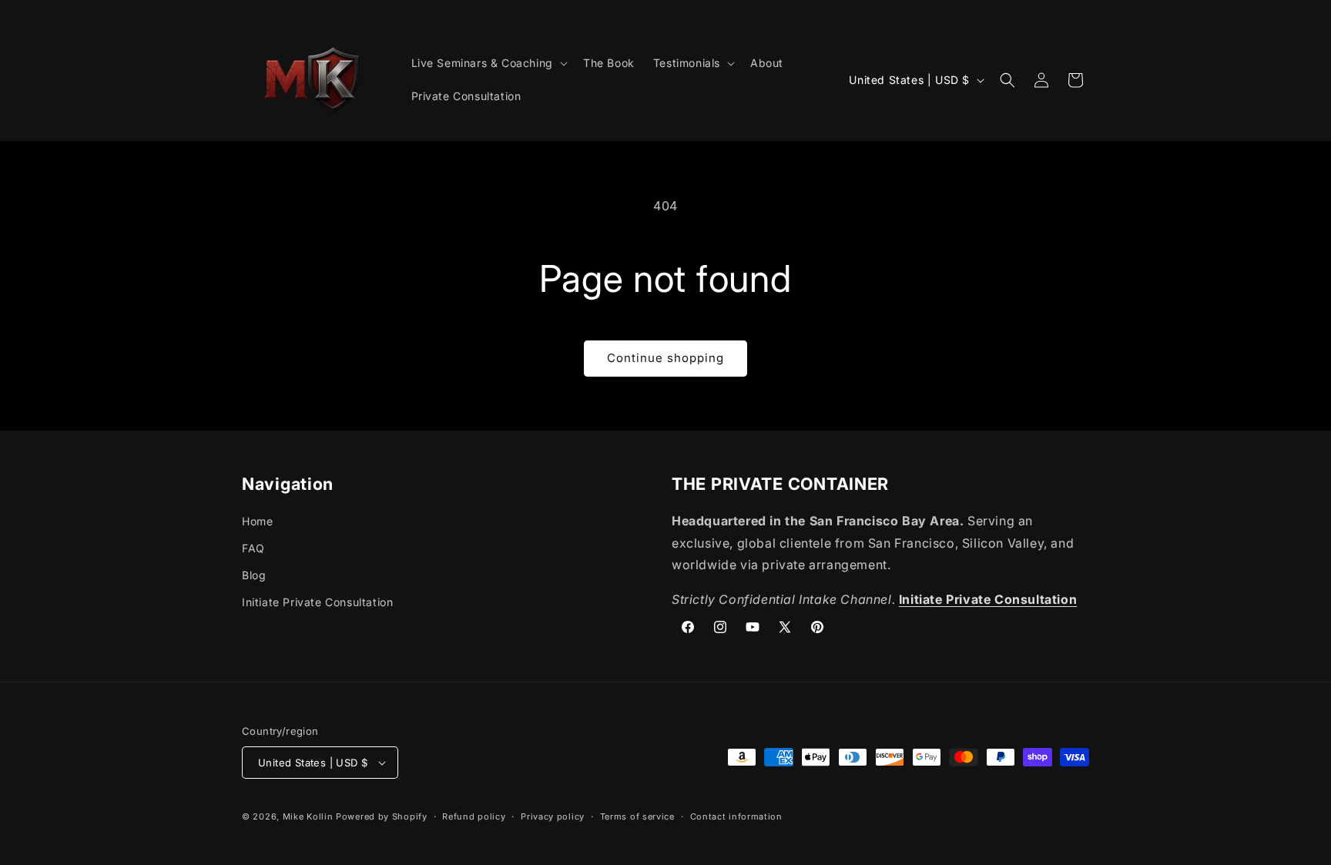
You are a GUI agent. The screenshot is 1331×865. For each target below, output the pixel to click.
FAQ (253, 548)
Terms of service (637, 816)
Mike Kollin (308, 816)
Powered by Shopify (381, 816)
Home (257, 521)
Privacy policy (553, 816)
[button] (488, 63)
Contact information (736, 816)
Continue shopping (665, 357)
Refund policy (473, 816)
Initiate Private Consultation (317, 602)
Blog (254, 575)
